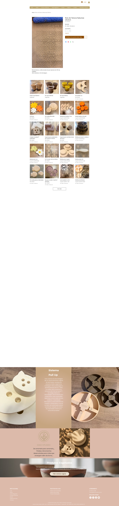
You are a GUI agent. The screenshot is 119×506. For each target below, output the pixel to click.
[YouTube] (99, 497)
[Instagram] (90, 497)
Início (33, 12)
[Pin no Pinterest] (68, 42)
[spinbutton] (68, 31)
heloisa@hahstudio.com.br (95, 492)
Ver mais (59, 188)
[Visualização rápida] (37, 87)
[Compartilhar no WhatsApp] (70, 42)
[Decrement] (66, 31)
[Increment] (70, 31)
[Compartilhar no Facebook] (66, 42)
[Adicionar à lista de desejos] (85, 37)
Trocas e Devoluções (54, 493)
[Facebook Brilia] (96, 497)
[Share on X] (73, 42)
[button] (89, 2)
